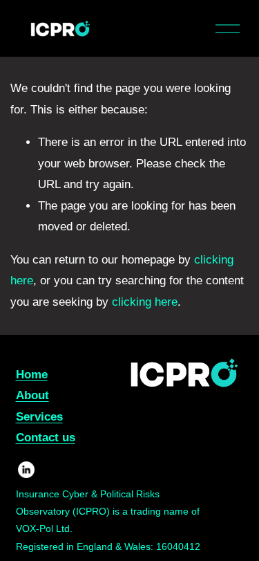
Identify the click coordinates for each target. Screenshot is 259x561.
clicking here (145, 302)
